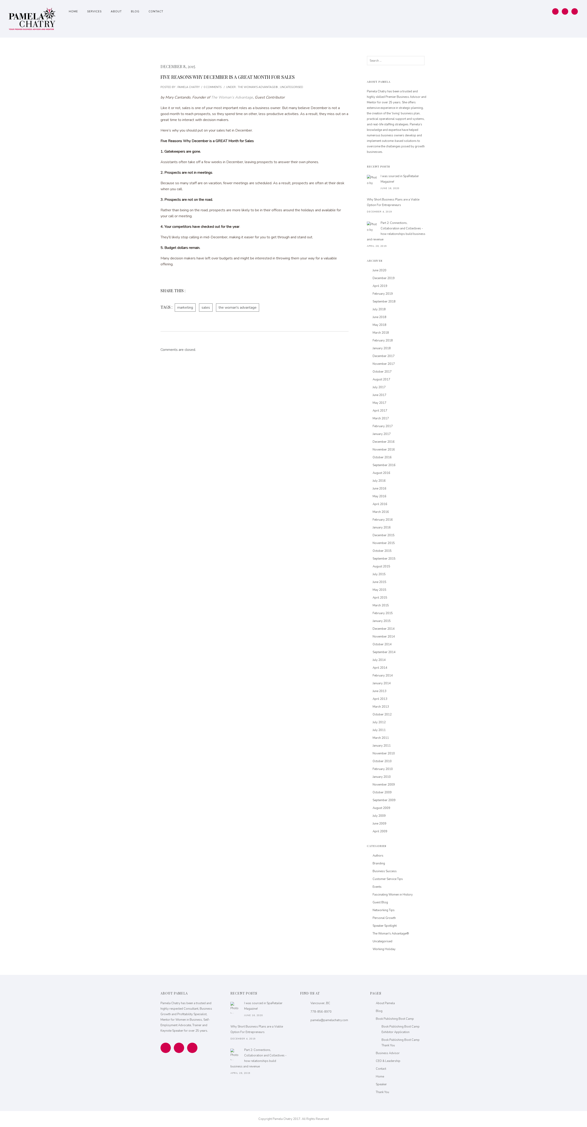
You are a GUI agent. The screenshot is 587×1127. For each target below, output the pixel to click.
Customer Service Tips (388, 879)
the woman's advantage (238, 307)
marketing (185, 307)
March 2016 (381, 512)
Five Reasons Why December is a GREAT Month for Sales (228, 77)
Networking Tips (384, 910)
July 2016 (379, 481)
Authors (378, 856)
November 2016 (384, 450)
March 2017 (381, 418)
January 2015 (382, 621)
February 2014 (383, 675)
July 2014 (379, 660)
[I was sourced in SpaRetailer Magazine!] (372, 180)
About (116, 11)
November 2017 (384, 364)
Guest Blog (380, 902)
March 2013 (381, 707)
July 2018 (379, 309)
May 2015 (379, 590)
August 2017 (381, 379)
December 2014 (384, 629)
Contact (156, 11)
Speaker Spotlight (385, 926)
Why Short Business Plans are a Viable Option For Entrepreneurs (393, 202)
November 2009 (384, 785)
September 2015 (384, 559)
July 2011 (379, 730)
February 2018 (383, 340)
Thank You (382, 1092)
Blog (135, 11)
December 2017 (384, 356)
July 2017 (379, 387)
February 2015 (383, 613)
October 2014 (382, 644)
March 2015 (381, 605)
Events (377, 887)
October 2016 (382, 457)
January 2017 (382, 434)
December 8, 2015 (178, 66)
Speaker (381, 1084)
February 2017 (383, 426)
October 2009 (382, 792)
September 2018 (384, 302)
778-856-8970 (321, 1012)
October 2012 (382, 714)
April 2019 (380, 286)
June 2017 (379, 395)
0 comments (213, 87)
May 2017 (379, 403)
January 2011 (382, 746)
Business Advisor (388, 1053)
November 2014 (384, 637)
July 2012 (379, 722)
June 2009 (379, 824)
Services (94, 11)
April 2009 (380, 831)
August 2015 (381, 566)
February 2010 (383, 769)
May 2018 (379, 325)
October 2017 (382, 372)
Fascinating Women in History (393, 895)
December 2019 (384, 278)
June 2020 (379, 270)
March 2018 (381, 333)
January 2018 (382, 348)
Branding (379, 863)
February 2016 (383, 520)
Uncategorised (291, 87)
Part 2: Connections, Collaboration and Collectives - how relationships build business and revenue (396, 231)
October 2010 (382, 761)
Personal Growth (384, 918)
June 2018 (379, 317)
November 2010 (384, 753)
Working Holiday (384, 949)
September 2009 (384, 800)
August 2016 (381, 473)
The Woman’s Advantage (232, 97)
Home (73, 11)
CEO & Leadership (388, 1061)
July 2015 (379, 574)
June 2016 (379, 489)
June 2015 (379, 582)
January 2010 (382, 777)
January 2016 (382, 527)
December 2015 (384, 535)
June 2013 (379, 691)
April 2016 (380, 504)
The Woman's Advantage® (257, 87)
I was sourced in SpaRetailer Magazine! (400, 179)
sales (206, 307)
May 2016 (379, 496)
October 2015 (382, 551)
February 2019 (383, 294)
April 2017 (380, 411)
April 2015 (380, 598)
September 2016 (384, 465)
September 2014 (384, 652)
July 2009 (379, 816)
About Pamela (385, 1003)
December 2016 (384, 442)
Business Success (385, 871)
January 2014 (382, 683)
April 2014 (380, 668)
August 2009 (381, 808)
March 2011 (381, 738)
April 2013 (380, 699)
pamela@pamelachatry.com (329, 1020)
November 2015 (384, 543)
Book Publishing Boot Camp (395, 1019)
